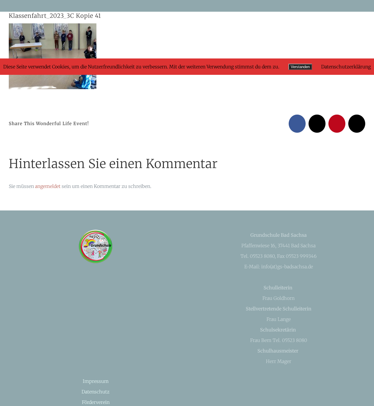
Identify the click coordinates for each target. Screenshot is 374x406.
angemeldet (47, 186)
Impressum (96, 381)
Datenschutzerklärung (346, 67)
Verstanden (300, 67)
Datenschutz (96, 392)
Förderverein (96, 402)
